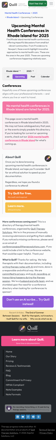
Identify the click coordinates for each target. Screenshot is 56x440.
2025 (35, 13)
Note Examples (14, 389)
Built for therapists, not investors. (37, 315)
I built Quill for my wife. (16, 318)
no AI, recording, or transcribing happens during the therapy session (26, 277)
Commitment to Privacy (18, 380)
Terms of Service (47, 429)
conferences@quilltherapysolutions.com (23, 246)
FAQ (8, 370)
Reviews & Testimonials (18, 365)
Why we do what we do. (41, 318)
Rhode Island (13, 17)
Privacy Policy (46, 433)
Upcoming (20, 76)
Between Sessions (11, 315)
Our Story (11, 356)
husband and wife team (32, 281)
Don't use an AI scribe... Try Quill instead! (28, 302)
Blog (8, 375)
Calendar (45, 76)
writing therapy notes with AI (17, 266)
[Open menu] (51, 4)
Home (9, 351)
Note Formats (13, 394)
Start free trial (36, 3)
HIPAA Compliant (15, 384)
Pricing (9, 361)
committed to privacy (13, 273)
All (8, 76)
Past (33, 76)
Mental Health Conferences (17, 13)
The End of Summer (34, 312)
